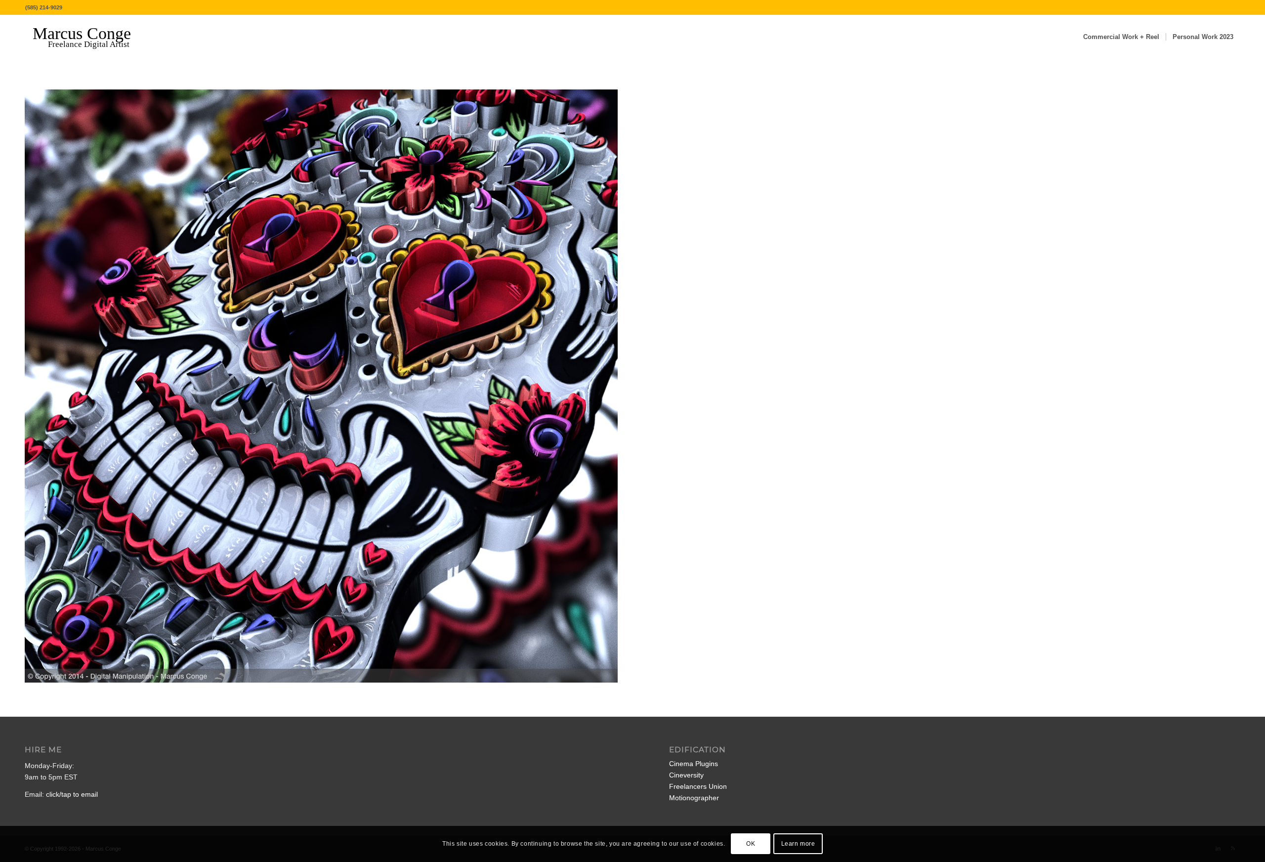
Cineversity (686, 775)
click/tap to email (72, 794)
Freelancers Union (698, 786)
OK (750, 843)
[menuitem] (1121, 37)
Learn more (798, 843)
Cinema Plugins (693, 764)
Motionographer (694, 798)
